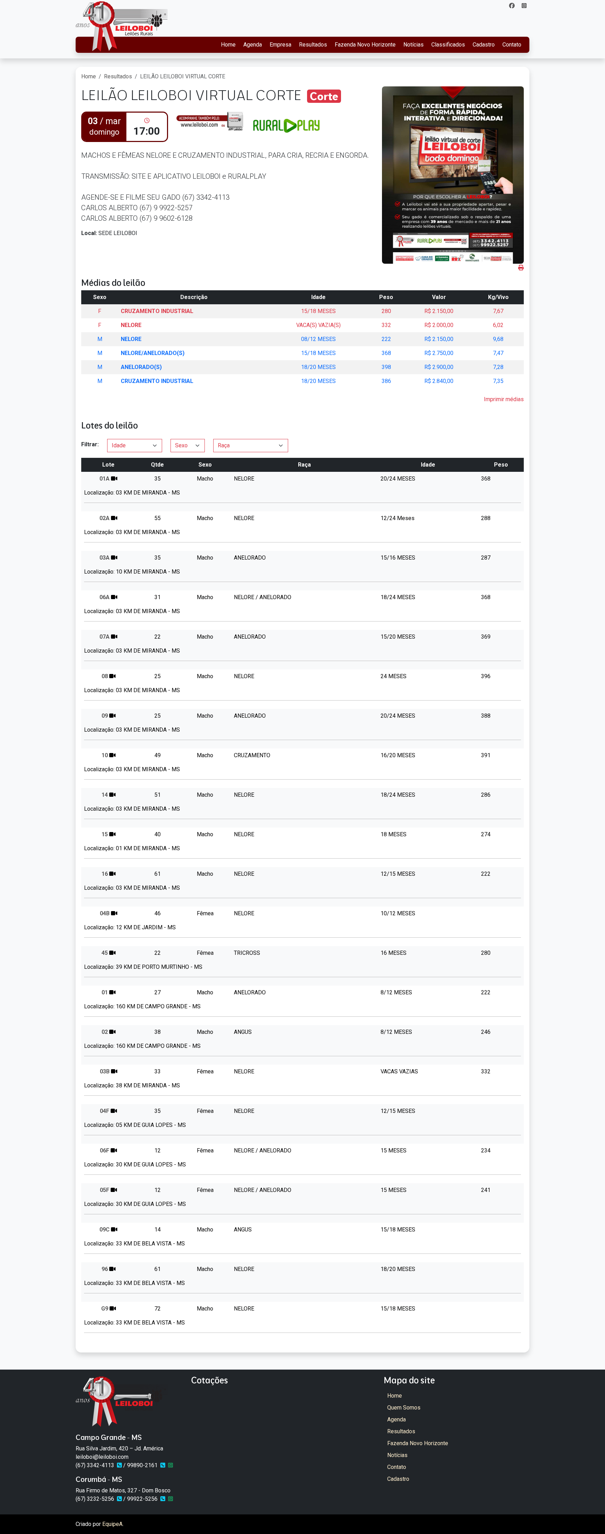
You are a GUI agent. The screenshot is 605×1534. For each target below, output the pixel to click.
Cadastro (484, 44)
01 (105, 992)
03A (104, 557)
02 (105, 1032)
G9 (104, 1308)
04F (104, 1111)
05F (104, 1190)
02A (104, 518)
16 (105, 874)
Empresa (280, 44)
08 (105, 676)
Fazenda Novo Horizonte (365, 44)
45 (105, 953)
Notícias (413, 44)
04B (105, 913)
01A (104, 478)
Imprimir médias (504, 399)
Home (228, 44)
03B (105, 1071)
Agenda (252, 44)
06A (104, 597)
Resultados (313, 44)
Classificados (448, 44)
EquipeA (112, 1524)
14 (105, 794)
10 (105, 755)
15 (105, 834)
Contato (511, 44)
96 (105, 1269)
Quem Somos (403, 1407)
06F (104, 1150)
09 (105, 715)
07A (104, 636)
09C (104, 1229)
